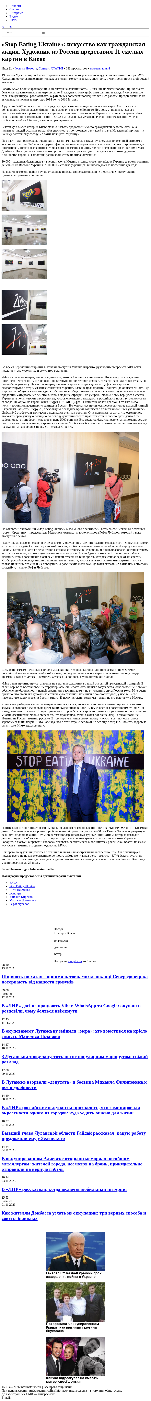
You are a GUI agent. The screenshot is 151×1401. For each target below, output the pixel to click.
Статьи (14, 9)
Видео (13, 16)
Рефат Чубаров (19, 904)
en (10, 26)
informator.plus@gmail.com (28, 1397)
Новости (15, 5)
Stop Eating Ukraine (22, 886)
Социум (44, 68)
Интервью (16, 13)
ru (3, 26)
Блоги (13, 20)
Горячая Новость (26, 68)
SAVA (13, 882)
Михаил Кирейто (21, 896)
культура (15, 893)
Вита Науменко (19, 889)
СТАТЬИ (57, 68)
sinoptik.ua (75, 961)
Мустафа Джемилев (22, 900)
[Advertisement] (63, 918)
